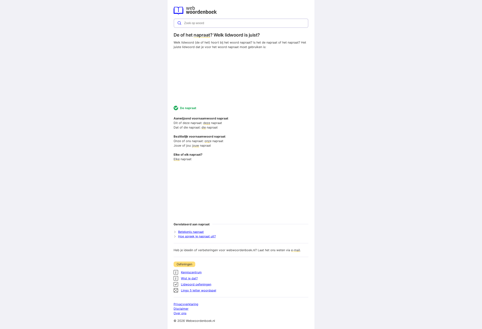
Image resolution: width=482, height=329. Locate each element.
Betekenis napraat (191, 232)
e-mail (295, 250)
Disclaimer (181, 309)
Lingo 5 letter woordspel (198, 290)
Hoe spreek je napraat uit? (197, 236)
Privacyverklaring (186, 304)
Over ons (180, 313)
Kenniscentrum (191, 272)
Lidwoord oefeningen (196, 284)
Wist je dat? (189, 278)
